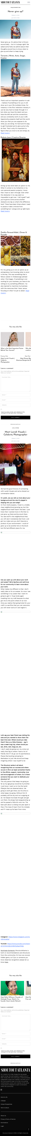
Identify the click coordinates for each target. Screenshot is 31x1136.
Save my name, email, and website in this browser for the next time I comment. (13, 412)
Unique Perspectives (15, 7)
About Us (3, 1115)
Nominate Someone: (8, 950)
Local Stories (15, 427)
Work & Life (4, 1097)
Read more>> (5, 133)
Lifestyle (3, 1100)
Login (2, 1126)
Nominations (4, 1122)
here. (6, 962)
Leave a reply (16, 17)
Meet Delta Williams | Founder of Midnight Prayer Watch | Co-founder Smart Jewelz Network (12, 999)
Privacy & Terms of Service (8, 1119)
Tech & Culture (5, 1107)
